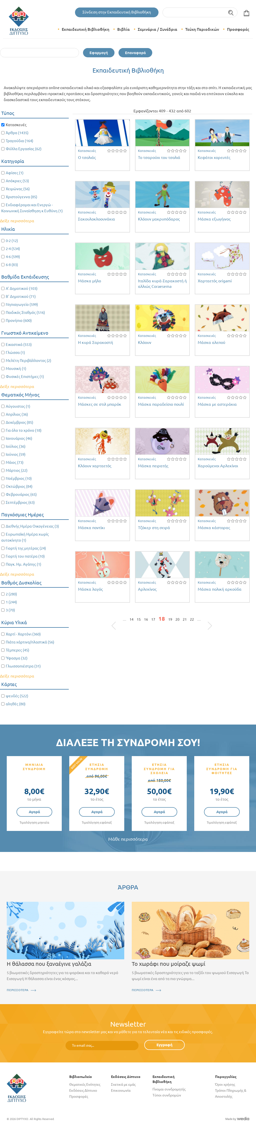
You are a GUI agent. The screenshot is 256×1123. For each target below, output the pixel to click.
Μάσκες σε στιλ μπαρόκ (99, 404)
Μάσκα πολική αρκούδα (220, 589)
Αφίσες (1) (15, 173)
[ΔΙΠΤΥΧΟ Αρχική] (17, 1087)
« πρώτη (116, 620)
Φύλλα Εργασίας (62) (24, 149)
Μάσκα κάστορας (214, 527)
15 (139, 619)
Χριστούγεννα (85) (21, 197)
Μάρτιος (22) (17, 470)
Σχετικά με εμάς (123, 1084)
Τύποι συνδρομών (166, 1095)
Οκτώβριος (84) (19, 486)
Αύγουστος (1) (18, 406)
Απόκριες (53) (17, 181)
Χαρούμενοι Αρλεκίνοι (218, 466)
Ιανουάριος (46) (19, 438)
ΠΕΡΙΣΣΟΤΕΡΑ (17, 990)
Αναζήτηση (231, 12)
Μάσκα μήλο (89, 281)
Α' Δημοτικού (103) (22, 288)
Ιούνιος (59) (16, 454)
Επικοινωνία (120, 1090)
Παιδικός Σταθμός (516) (25, 312)
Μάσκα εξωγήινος (214, 219)
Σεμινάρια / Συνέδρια (157, 29)
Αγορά (34, 812)
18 (161, 619)
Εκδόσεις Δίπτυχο (83, 1090)
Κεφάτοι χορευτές (214, 157)
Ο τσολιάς (87, 157)
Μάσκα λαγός (90, 589)
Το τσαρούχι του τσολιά (159, 157)
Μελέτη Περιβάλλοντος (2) (28, 360)
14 (132, 619)
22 (192, 619)
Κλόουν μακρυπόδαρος (159, 219)
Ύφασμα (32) (17, 658)
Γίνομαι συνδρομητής (169, 1089)
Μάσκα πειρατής (153, 466)
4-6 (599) (13, 257)
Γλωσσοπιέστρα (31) (23, 666)
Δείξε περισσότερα (17, 220)
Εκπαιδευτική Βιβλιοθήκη (85, 29)
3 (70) (10, 610)
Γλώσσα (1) (15, 352)
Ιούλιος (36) (16, 446)
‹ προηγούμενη (119, 620)
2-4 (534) (13, 249)
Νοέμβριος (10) (19, 478)
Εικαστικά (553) (19, 344)
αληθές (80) (16, 704)
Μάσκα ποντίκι (91, 527)
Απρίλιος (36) (17, 414)
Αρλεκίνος (147, 589)
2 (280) (11, 594)
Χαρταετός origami (215, 281)
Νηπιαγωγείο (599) (22, 304)
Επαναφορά (135, 53)
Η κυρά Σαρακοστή (95, 342)
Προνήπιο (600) (19, 320)
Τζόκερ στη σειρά (154, 527)
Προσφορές (238, 29)
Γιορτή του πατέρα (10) (25, 556)
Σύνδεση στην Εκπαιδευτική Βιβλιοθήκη (116, 12)
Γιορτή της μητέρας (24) (26, 548)
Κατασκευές (87, 150)
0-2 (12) (12, 241)
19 (170, 619)
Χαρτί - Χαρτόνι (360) (23, 634)
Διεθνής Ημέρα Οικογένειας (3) (32, 526)
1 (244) (11, 602)
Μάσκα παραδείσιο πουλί (161, 404)
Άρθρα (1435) (17, 133)
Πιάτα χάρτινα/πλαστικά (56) (30, 642)
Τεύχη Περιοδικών (202, 29)
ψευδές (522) (17, 696)
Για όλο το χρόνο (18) (24, 430)
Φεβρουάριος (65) (21, 494)
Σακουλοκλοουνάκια (96, 219)
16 (146, 619)
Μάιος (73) (15, 462)
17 (153, 619)
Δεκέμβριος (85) (19, 422)
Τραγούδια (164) (19, 141)
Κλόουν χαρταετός (94, 466)
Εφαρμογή (99, 53)
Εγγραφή (164, 1045)
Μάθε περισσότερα (128, 839)
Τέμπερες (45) (17, 650)
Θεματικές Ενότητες (84, 1084)
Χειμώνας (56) (18, 189)
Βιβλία (123, 29)
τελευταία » (207, 620)
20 (178, 619)
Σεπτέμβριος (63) (20, 502)
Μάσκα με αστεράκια (217, 404)
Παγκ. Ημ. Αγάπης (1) (23, 564)
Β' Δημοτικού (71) (21, 296)
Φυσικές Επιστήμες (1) (25, 376)
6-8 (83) (12, 265)
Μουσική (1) (16, 368)
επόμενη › (204, 620)
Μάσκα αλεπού (211, 342)
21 (185, 619)
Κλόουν (144, 342)
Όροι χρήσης (225, 1084)
